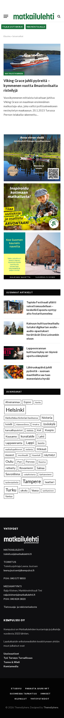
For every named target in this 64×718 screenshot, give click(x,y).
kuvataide (27, 436)
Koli (39, 430)
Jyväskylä (49, 424)
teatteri (49, 482)
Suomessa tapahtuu (23, 693)
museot (9, 455)
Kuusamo (11, 436)
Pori (19, 461)
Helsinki (15, 410)
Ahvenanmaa (12, 402)
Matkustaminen (14, 73)
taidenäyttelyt (11, 482)
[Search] (58, 16)
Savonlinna (13, 474)
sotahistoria (30, 474)
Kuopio (49, 430)
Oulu (9, 461)
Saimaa (40, 468)
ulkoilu (24, 490)
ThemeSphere (51, 707)
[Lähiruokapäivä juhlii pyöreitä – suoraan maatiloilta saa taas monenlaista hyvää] (13, 372)
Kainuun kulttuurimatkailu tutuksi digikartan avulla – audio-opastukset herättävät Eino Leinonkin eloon (42, 331)
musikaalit (23, 455)
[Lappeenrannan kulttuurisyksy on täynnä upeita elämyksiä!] (13, 353)
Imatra (36, 424)
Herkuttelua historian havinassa (21, 417)
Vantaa (8, 496)
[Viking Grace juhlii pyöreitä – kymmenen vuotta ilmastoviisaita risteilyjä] (32, 59)
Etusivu (7, 36)
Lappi (30, 443)
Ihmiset (46, 693)
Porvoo (30, 461)
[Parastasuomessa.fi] (34, 16)
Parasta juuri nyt (37, 688)
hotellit (8, 424)
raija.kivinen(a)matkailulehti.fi (19, 594)
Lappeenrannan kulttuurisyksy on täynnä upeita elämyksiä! (41, 352)
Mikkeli (41, 449)
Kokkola (30, 430)
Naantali (36, 455)
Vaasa (35, 490)
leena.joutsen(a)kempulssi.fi (19, 570)
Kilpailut (21, 698)
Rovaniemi (26, 468)
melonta (29, 449)
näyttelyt (49, 455)
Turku (11, 489)
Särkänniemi (45, 474)
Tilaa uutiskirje (12, 26)
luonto (41, 443)
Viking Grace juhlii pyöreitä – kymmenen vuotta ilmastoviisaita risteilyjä (31, 85)
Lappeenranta (14, 443)
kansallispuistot (14, 430)
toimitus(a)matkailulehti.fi (18, 553)
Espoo (27, 402)
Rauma (42, 462)
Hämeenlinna (22, 424)
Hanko (38, 402)
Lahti (41, 436)
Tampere (32, 481)
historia (47, 417)
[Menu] (6, 16)
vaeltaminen (48, 490)
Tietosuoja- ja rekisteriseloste (20, 606)
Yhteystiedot (40, 698)
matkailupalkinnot (13, 449)
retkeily (10, 468)
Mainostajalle (36, 26)
